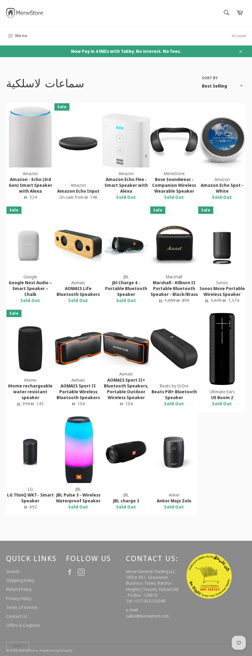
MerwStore (28, 650)
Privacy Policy (18, 598)
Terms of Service (22, 607)
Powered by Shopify (56, 650)
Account (239, 35)
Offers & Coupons (23, 625)
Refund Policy (19, 589)
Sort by (210, 78)
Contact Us (16, 616)
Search (12, 571)
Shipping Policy (20, 580)
